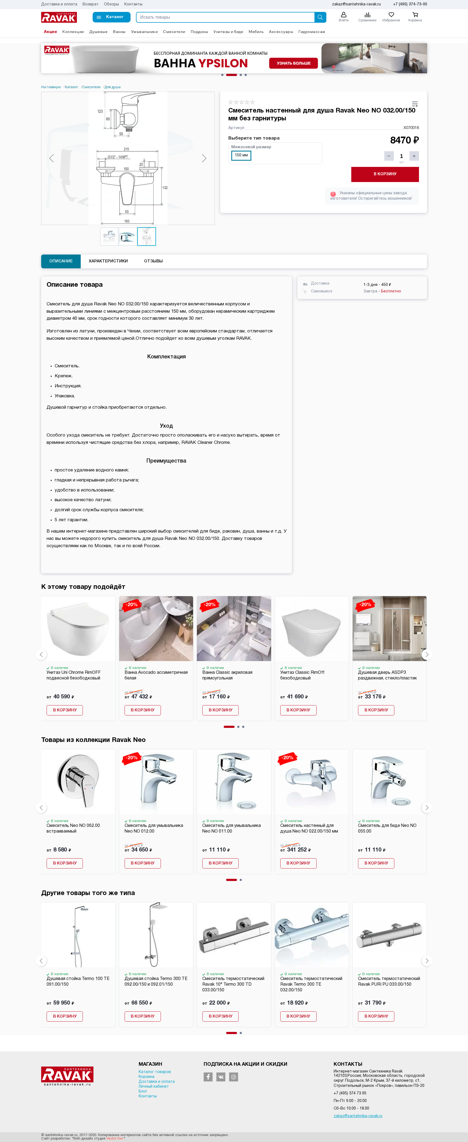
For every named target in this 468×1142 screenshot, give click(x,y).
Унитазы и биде (228, 31)
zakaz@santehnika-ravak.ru (358, 1116)
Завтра (382, 291)
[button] (112, 17)
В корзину (385, 174)
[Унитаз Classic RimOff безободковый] (312, 628)
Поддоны (199, 31)
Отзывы (153, 261)
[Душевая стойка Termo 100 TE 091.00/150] (78, 934)
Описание (61, 261)
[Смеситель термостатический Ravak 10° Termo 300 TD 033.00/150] (234, 934)
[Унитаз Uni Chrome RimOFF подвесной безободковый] (78, 628)
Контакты (133, 4)
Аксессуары (281, 31)
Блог (143, 1091)
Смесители (174, 31)
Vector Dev (114, 1138)
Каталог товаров (155, 1072)
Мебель (256, 31)
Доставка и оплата (59, 4)
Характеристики (108, 261)
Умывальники (144, 31)
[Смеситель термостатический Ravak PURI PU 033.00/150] (389, 934)
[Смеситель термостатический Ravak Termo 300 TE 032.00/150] (312, 934)
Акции (50, 31)
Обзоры (111, 4)
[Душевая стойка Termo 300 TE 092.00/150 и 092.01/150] (156, 934)
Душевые (98, 31)
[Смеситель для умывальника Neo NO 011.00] (234, 781)
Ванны (119, 31)
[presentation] (41, 654)
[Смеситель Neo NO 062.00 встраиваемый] (78, 781)
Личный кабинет (154, 1086)
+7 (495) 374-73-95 (410, 4)
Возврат (91, 4)
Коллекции (73, 31)
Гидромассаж (312, 31)
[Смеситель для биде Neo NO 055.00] (389, 781)
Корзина (146, 1077)
